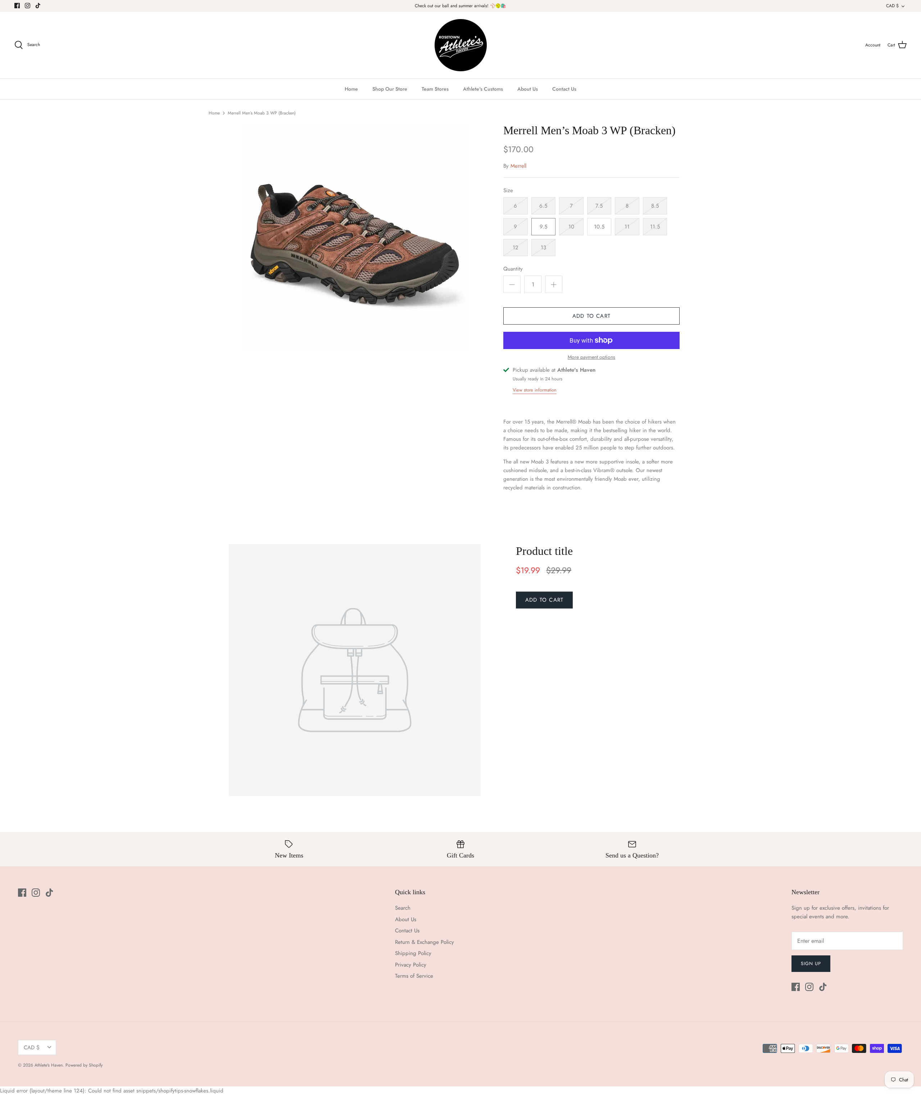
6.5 (543, 206)
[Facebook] (17, 5)
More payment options (591, 357)
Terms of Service (414, 976)
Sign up (811, 963)
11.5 (655, 227)
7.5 (599, 206)
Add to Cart (591, 316)
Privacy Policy (410, 965)
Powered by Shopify (84, 1065)
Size (508, 190)
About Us (527, 88)
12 (515, 248)
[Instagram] (27, 5)
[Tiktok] (38, 5)
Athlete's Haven (49, 1065)
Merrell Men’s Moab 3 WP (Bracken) (262, 113)
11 (627, 227)
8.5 (655, 206)
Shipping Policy (413, 953)
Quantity (513, 269)
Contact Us (564, 88)
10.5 (599, 227)
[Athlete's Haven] (461, 45)
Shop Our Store (389, 88)
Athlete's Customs (483, 88)
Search (402, 908)
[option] (354, 236)
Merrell (518, 166)
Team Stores (435, 88)
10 (571, 227)
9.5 (543, 227)
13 (543, 248)
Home (351, 88)
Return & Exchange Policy (424, 942)
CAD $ (892, 6)
